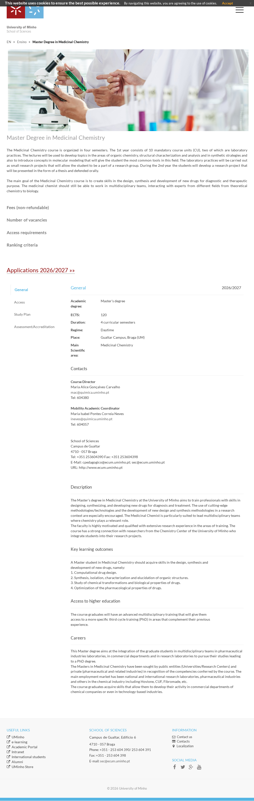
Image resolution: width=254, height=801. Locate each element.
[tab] (36, 289)
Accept (227, 3)
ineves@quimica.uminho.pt (91, 419)
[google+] (193, 769)
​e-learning (19, 742)
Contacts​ (183, 741)
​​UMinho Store (22, 767)
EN (9, 42)
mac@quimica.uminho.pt (90, 392)
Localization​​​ (185, 746)
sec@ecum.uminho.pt (115, 761)
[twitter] (184, 769)
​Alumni (17, 762)
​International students (29, 757)
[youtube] (200, 769)
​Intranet (18, 752)
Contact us (184, 737)
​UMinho (18, 737)
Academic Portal (24, 747)
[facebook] (176, 769)
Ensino (22, 42)
